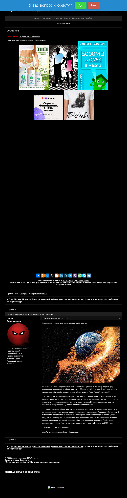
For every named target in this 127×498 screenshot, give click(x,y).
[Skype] (84, 275)
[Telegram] (89, 275)
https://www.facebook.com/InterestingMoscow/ (60, 432)
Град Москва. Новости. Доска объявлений (29, 299)
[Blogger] (57, 275)
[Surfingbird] (70, 275)
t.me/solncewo (39, 40)
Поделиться (47, 318)
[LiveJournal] (66, 275)
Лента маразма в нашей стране (67, 299)
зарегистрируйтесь (39, 294)
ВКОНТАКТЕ (68, 280)
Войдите (24, 294)
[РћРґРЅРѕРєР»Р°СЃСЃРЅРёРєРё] (43, 275)
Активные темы (63, 23)
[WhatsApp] (80, 275)
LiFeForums (32, 458)
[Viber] (75, 275)
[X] (52, 275)
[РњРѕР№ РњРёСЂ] (47, 275)
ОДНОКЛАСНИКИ (81, 280)
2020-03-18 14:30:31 (60, 318)
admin (10, 318)
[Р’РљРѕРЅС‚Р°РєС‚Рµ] (38, 275)
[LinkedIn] (61, 275)
